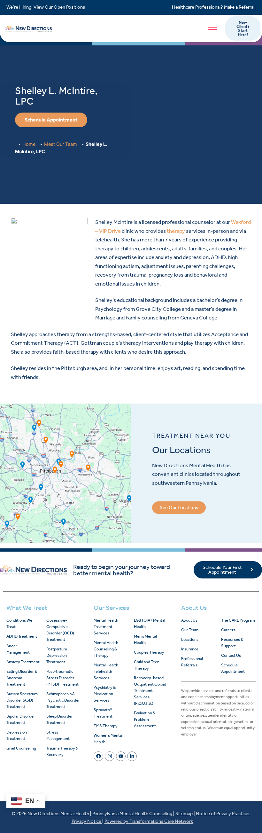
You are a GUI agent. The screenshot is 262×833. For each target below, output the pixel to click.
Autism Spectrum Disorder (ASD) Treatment (22, 700)
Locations (189, 639)
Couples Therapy (149, 652)
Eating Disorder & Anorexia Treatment (21, 678)
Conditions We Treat (19, 623)
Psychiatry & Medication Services (105, 694)
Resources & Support (232, 642)
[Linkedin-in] (132, 756)
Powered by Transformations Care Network (148, 821)
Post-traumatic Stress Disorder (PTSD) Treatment (62, 678)
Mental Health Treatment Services (106, 626)
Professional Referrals (192, 661)
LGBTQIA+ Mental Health (149, 623)
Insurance (189, 649)
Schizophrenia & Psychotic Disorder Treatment (63, 700)
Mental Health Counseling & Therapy (106, 649)
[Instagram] (109, 756)
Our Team (189, 629)
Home (28, 144)
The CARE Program (238, 620)
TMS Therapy (106, 725)
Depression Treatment (16, 735)
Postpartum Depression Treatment (56, 655)
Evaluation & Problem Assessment (145, 719)
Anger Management (18, 649)
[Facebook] (98, 756)
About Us (189, 620)
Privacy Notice (87, 821)
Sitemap (184, 813)
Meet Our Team (60, 144)
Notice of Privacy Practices (223, 813)
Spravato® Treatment (103, 713)
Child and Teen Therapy (146, 665)
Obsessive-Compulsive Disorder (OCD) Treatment (60, 630)
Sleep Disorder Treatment (59, 719)
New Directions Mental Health (58, 813)
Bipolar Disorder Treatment (20, 719)
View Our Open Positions (59, 7)
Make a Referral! (240, 7)
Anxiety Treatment (23, 661)
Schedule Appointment (233, 668)
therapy (176, 231)
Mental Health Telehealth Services (106, 671)
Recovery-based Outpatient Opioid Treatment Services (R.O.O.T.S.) (150, 690)
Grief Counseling (21, 748)
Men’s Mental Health (145, 639)
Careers (228, 629)
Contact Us (231, 655)
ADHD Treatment (21, 636)
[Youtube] (121, 756)
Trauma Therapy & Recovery (62, 751)
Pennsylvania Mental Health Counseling (132, 813)
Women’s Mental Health (108, 738)
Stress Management (58, 735)
